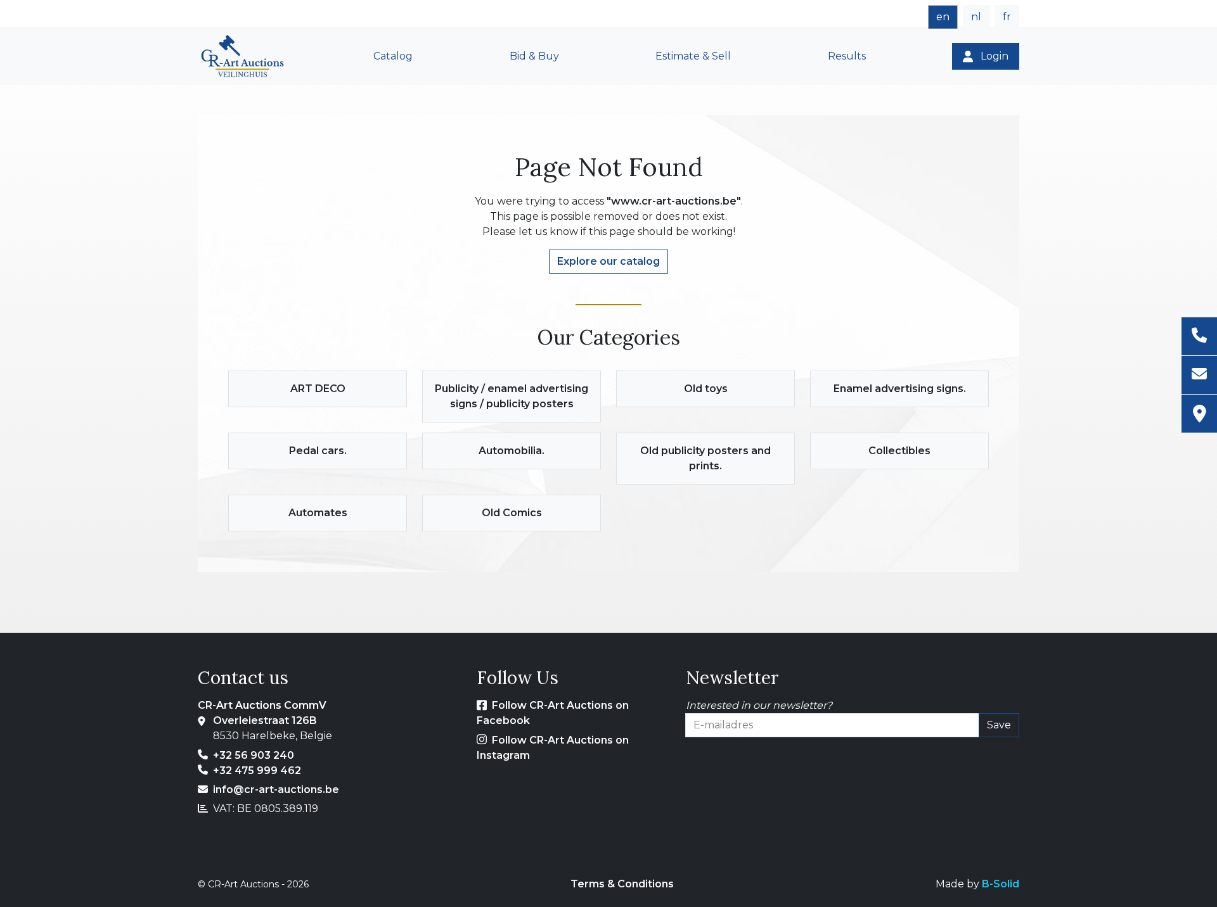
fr (1007, 17)
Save (999, 725)
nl (976, 17)
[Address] (1199, 414)
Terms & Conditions (622, 884)
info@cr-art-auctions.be (276, 789)
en (943, 17)
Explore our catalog (608, 261)
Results (847, 56)
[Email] (1199, 375)
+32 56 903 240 (253, 755)
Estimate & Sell (693, 56)
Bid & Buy (534, 56)
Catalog (393, 56)
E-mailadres (715, 745)
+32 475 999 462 (257, 770)
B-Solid (1000, 884)
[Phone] (1199, 336)
